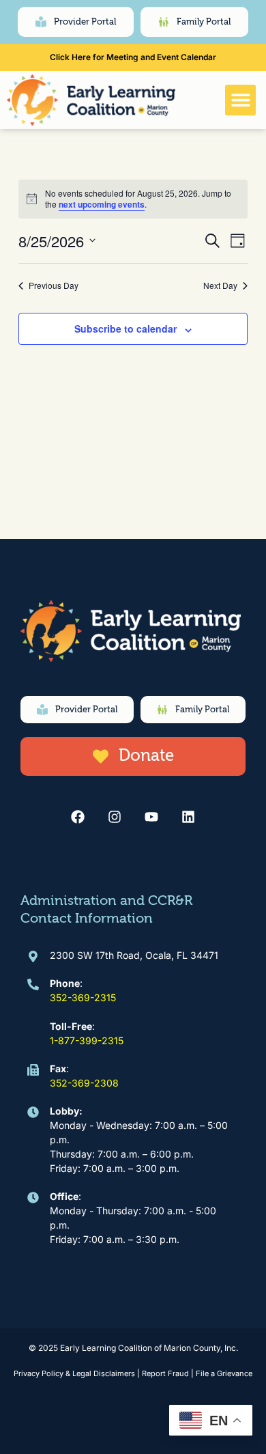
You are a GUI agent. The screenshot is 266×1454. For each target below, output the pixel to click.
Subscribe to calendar (125, 328)
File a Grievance (224, 1373)
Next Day (220, 285)
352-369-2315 (83, 997)
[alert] (132, 199)
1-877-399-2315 (86, 1040)
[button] (240, 100)
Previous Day (53, 285)
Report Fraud (165, 1373)
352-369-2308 (84, 1083)
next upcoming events (102, 204)
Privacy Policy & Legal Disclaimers (74, 1373)
